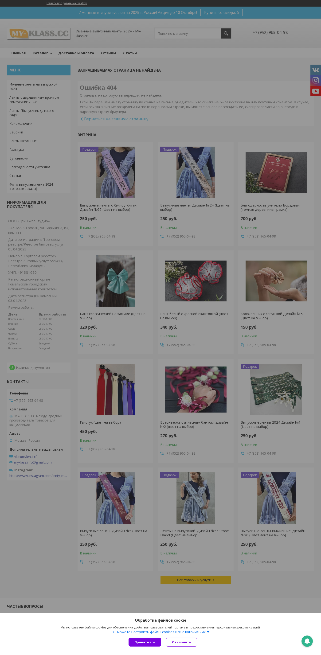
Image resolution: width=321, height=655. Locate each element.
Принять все (145, 642)
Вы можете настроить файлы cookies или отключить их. (158, 632)
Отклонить (181, 642)
